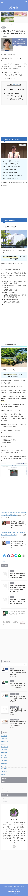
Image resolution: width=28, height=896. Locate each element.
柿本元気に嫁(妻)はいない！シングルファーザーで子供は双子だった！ (18, 672)
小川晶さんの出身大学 (14, 96)
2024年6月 (4, 758)
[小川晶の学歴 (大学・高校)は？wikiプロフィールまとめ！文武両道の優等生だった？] (15, 555)
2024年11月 (4, 744)
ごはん (5, 785)
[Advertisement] (14, 120)
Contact (22, 886)
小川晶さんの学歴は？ (14, 93)
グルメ (6, 782)
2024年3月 (4, 766)
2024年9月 (4, 749)
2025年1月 (4, 738)
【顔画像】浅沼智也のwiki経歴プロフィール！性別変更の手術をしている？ (17, 575)
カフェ (5, 788)
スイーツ (5, 791)
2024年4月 (4, 763)
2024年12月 (4, 741)
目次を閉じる (16, 84)
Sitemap (10, 886)
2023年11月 (4, 774)
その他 (4, 561)
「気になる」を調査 (14, 889)
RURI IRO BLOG (14, 8)
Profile (5, 886)
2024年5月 (4, 760)
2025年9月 (4, 736)
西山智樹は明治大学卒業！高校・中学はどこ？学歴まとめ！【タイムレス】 (18, 723)
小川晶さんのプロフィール (15, 89)
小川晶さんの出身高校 (15, 99)
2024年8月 (4, 752)
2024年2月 (4, 769)
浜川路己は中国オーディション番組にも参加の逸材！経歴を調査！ (18, 710)
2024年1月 (4, 771)
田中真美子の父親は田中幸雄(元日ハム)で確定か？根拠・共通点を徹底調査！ (17, 601)
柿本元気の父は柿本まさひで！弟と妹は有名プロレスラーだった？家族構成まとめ (18, 685)
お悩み (5, 798)
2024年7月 (4, 755)
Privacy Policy (16, 886)
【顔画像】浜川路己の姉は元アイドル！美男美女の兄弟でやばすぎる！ (18, 698)
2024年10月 (4, 747)
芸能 (5, 779)
